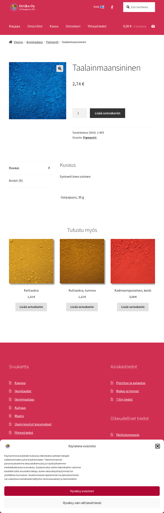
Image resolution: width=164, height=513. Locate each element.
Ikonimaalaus (34, 42)
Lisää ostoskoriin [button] (31, 307)
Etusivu (18, 42)
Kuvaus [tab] (14, 168)
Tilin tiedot (124, 399)
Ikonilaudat (23, 391)
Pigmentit (52, 42)
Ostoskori (73, 26)
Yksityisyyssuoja (127, 434)
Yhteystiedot (97, 26)
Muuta (19, 416)
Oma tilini (35, 26)
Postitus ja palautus (130, 383)
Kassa (54, 26)
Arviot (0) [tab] (16, 180)
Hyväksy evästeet (82, 491)
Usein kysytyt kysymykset (33, 424)
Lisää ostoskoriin (107, 113)
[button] (157, 446)
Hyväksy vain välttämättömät (82, 503)
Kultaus (20, 408)
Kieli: (97, 7)
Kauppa (14, 26)
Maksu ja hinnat (127, 391)
